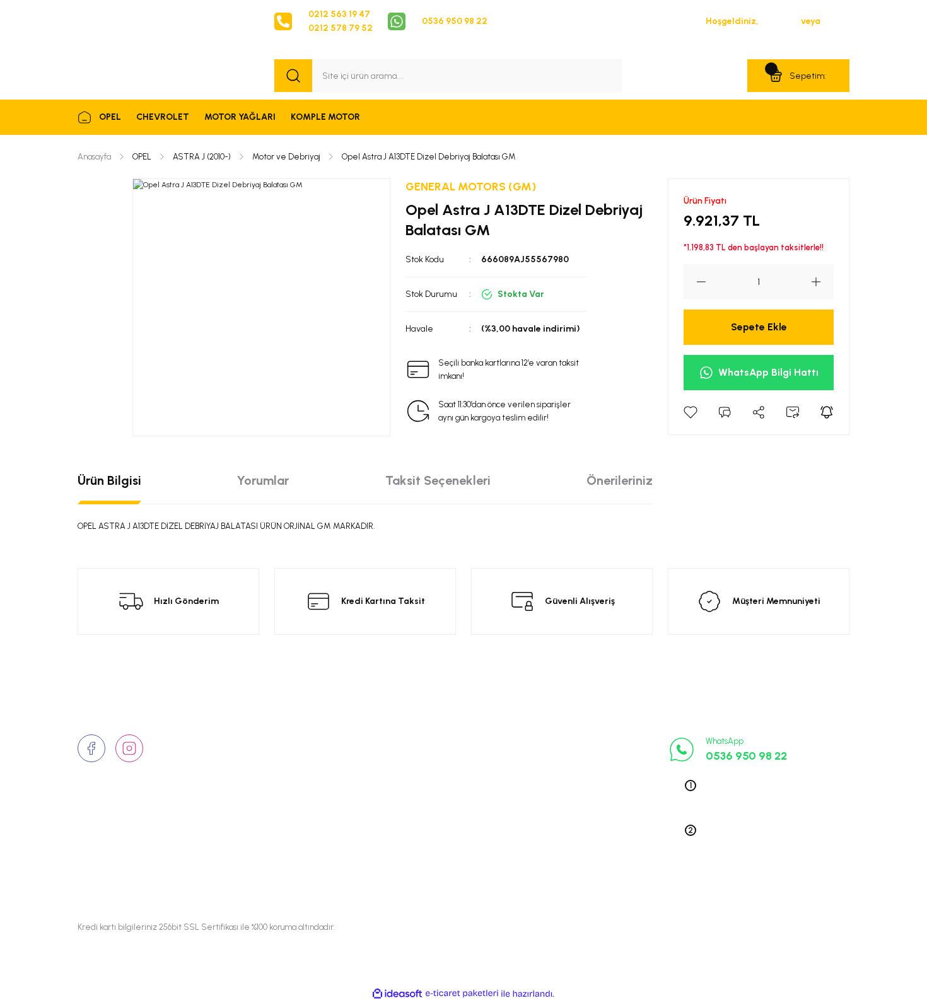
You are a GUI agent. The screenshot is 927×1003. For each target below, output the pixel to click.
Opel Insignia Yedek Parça (590, 819)
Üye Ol (835, 21)
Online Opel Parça (574, 800)
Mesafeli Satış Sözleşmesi (459, 800)
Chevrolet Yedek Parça (584, 839)
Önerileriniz (619, 480)
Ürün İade (425, 780)
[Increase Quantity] (822, 281)
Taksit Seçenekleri (438, 480)
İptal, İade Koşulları (444, 819)
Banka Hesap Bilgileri (448, 839)
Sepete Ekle (759, 327)
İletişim (288, 761)
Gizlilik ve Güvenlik (444, 761)
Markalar (292, 780)
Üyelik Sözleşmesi (442, 741)
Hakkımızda (298, 741)
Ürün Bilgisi (109, 480)
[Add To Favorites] (690, 412)
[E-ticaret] (462, 993)
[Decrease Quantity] (695, 281)
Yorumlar (263, 480)
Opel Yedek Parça (573, 741)
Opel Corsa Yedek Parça (587, 780)
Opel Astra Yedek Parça (586, 761)
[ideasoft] (397, 994)
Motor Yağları (565, 858)
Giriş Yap (780, 21)
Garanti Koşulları (439, 858)
